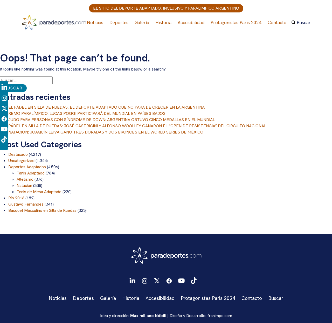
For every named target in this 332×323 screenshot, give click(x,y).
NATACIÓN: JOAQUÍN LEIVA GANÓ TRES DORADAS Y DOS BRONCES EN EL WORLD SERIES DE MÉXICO (105, 132)
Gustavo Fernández (26, 204)
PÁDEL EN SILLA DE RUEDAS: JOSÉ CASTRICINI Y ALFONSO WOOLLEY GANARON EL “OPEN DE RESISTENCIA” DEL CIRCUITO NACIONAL (137, 126)
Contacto (277, 22)
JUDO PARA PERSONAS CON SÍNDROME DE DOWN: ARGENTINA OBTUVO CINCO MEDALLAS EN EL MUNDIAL (111, 119)
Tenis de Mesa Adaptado (39, 191)
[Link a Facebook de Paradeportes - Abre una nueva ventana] (4, 118)
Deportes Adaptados (27, 167)
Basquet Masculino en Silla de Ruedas (42, 210)
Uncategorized (21, 160)
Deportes (118, 22)
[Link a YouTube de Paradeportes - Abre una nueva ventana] (4, 128)
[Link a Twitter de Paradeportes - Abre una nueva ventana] (4, 108)
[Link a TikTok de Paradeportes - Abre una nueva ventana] (4, 139)
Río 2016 (16, 198)
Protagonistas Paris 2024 (236, 22)
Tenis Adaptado (31, 173)
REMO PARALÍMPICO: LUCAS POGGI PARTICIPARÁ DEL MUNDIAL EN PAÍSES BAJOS (86, 113)
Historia (163, 22)
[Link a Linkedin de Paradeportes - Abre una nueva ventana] (4, 87)
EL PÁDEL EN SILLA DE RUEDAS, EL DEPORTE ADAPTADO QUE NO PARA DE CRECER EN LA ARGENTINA (106, 107)
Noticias (95, 22)
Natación (24, 185)
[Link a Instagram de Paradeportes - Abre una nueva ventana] (4, 97)
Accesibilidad (191, 22)
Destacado (18, 154)
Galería (142, 22)
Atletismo (25, 179)
